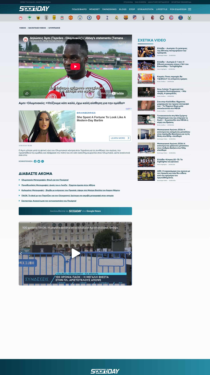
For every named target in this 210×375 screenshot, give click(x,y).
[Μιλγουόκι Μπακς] (189, 17)
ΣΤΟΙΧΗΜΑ (128, 2)
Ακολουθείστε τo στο (75, 211)
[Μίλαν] (152, 17)
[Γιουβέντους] (143, 17)
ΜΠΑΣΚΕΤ (94, 9)
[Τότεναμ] (107, 17)
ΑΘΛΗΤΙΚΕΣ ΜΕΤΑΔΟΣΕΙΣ (158, 2)
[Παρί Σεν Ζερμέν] (180, 17)
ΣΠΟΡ (132, 9)
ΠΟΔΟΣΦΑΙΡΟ (79, 9)
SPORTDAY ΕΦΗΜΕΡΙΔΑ (181, 2)
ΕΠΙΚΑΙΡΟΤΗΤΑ (146, 9)
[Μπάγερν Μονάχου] (171, 17)
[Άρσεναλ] (98, 17)
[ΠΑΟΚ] (46, 17)
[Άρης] (54, 17)
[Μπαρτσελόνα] (126, 17)
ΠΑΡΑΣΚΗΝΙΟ (109, 9)
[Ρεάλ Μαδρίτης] (116, 17)
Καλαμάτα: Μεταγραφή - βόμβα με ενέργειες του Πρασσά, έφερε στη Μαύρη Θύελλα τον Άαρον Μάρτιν (70, 190)
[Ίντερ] (162, 17)
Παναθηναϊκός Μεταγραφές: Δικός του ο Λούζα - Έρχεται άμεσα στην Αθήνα (58, 185)
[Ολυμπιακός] (20, 17)
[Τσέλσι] (89, 17)
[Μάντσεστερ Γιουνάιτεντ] (70, 17)
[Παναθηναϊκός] (29, 17)
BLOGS (122, 9)
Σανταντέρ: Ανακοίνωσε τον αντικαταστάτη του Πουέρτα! (48, 201)
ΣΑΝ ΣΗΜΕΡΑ (140, 2)
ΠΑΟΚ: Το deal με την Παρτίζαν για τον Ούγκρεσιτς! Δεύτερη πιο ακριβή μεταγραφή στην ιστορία (67, 195)
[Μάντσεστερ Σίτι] (80, 17)
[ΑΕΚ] (38, 17)
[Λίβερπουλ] (62, 17)
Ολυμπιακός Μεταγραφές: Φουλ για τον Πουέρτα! (45, 180)
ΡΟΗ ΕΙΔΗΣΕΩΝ (178, 9)
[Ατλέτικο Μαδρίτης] (134, 17)
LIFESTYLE (161, 9)
